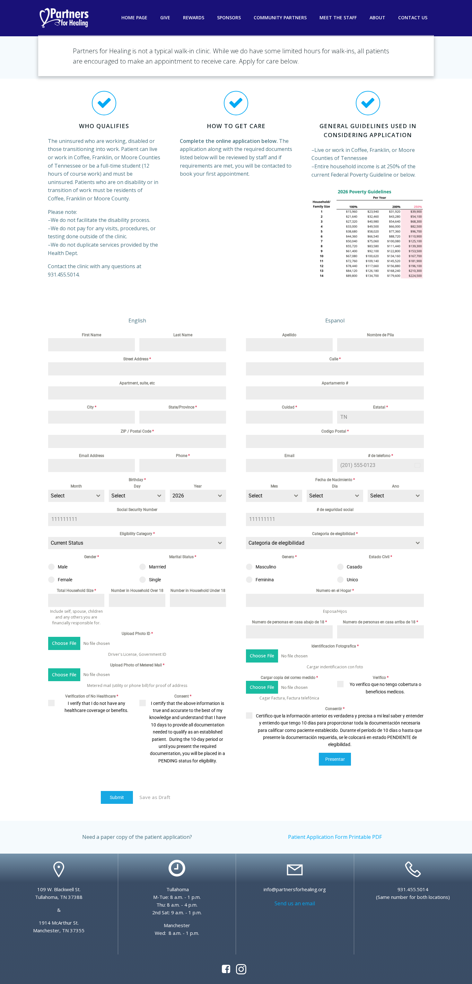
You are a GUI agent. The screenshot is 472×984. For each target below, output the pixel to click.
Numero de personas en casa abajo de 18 (289, 622)
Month (76, 486)
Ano (395, 486)
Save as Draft (154, 797)
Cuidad (289, 407)
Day (137, 486)
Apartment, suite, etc (137, 383)
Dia (335, 486)
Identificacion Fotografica (335, 646)
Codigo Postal (335, 431)
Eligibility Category (137, 534)
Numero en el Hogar (335, 590)
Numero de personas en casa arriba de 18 (380, 622)
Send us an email (295, 903)
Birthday (137, 480)
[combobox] (76, 496)
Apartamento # (335, 383)
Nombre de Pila (380, 335)
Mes (274, 486)
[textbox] (70, 496)
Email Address (91, 455)
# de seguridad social (335, 509)
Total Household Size (76, 590)
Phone (183, 455)
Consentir (335, 709)
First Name (91, 335)
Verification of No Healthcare (91, 696)
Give (165, 17)
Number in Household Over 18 (137, 590)
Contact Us (412, 17)
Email (289, 455)
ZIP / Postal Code (137, 431)
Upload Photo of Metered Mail (137, 665)
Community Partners (280, 17)
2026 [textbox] (178, 496)
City (91, 407)
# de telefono (380, 455)
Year (198, 486)
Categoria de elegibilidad (335, 534)
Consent (182, 696)
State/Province (183, 407)
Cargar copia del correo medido (289, 677)
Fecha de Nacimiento (335, 480)
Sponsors (229, 17)
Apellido (289, 335)
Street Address (137, 359)
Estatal (380, 407)
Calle (335, 359)
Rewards (193, 17)
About (377, 17)
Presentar (335, 759)
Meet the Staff (338, 17)
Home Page (134, 17)
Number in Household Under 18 (197, 590)
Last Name (182, 335)
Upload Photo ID (137, 633)
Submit (117, 797)
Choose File (64, 643)
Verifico (381, 677)
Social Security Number (137, 509)
